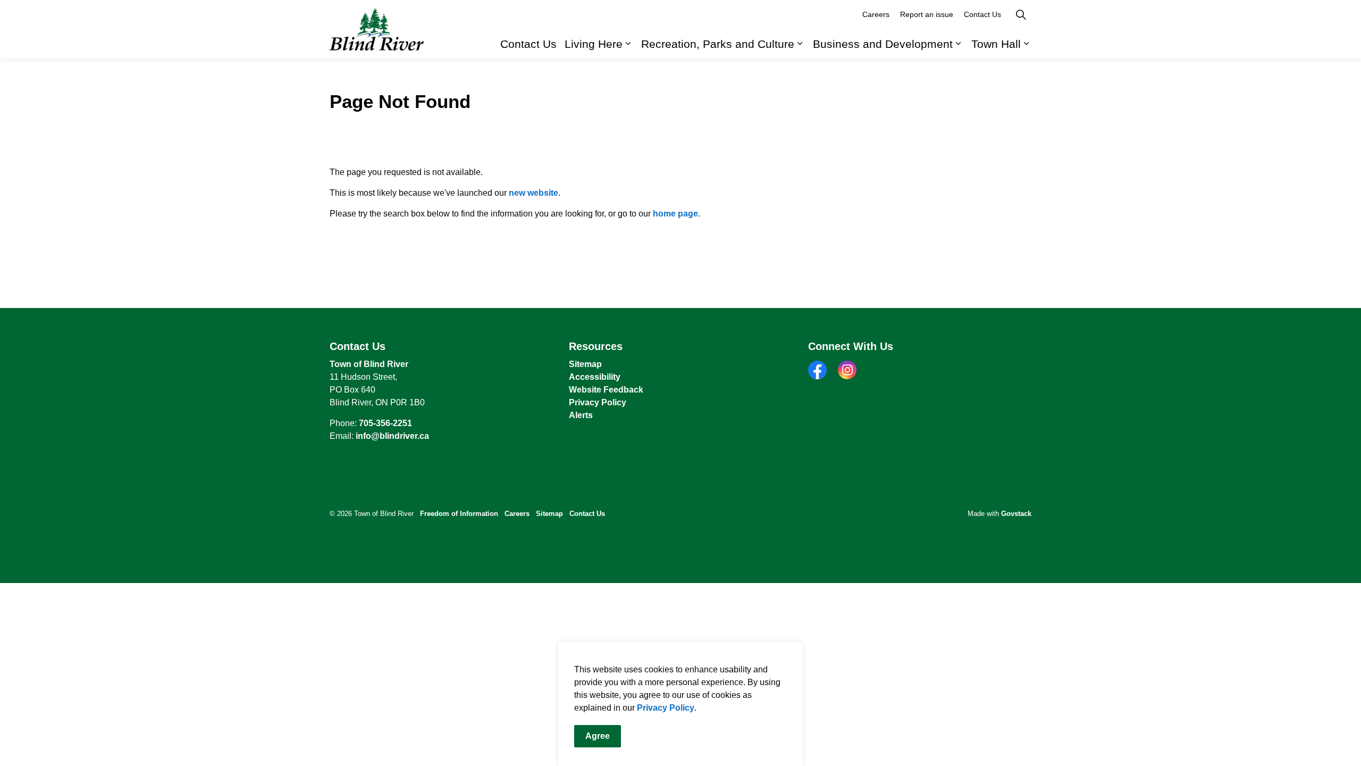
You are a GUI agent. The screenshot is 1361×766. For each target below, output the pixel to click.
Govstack (1016, 514)
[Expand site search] (1020, 14)
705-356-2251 (385, 423)
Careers (875, 14)
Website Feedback (606, 389)
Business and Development (883, 44)
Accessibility (594, 376)
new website (533, 192)
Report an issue (926, 14)
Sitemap (585, 364)
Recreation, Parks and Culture (717, 44)
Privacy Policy (665, 707)
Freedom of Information (459, 514)
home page (675, 213)
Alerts (581, 415)
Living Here (594, 44)
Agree (597, 735)
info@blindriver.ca (392, 435)
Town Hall (996, 44)
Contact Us (528, 44)
